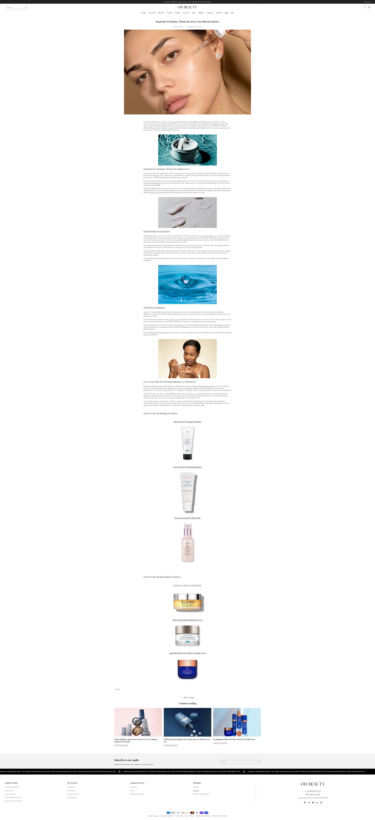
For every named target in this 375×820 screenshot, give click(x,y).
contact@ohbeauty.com (314, 791)
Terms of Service (10, 794)
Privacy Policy (179, 816)
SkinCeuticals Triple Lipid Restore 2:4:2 (187, 620)
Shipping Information (137, 794)
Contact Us (133, 787)
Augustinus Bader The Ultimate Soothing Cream (187, 653)
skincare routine (154, 193)
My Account (71, 787)
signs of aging (208, 236)
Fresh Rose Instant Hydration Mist (187, 518)
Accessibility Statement (12, 787)
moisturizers (181, 325)
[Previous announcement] (114, 2)
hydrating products (162, 333)
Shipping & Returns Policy (13, 797)
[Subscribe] (258, 762)
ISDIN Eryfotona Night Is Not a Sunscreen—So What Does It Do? (187, 740)
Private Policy (9, 791)
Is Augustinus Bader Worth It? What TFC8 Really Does (234, 739)
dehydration (157, 183)
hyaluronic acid (173, 320)
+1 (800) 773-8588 (314, 794)
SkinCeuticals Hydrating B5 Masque (187, 422)
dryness (146, 335)
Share (118, 689)
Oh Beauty (156, 816)
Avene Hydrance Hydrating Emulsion (187, 467)
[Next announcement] (260, 2)
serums (228, 251)
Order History (72, 797)
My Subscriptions (73, 794)
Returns (132, 791)
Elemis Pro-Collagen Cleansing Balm (187, 585)
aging (157, 175)
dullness (189, 388)
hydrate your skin (218, 124)
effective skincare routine (206, 386)
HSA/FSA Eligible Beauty (201, 794)
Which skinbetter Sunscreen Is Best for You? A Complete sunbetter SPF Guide (135, 740)
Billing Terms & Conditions (13, 801)
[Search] (26, 7)
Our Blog (196, 791)
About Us (196, 787)
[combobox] (16, 7)
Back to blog (189, 698)
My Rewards (71, 791)
